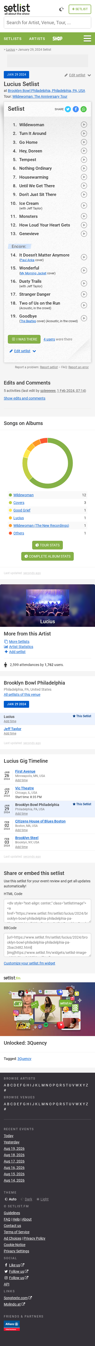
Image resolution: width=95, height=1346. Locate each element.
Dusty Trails (30, 281)
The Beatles (28, 321)
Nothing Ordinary (35, 168)
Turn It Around (32, 133)
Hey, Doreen (30, 150)
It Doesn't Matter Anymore (44, 255)
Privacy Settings (16, 1251)
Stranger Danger (34, 294)
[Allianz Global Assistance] (12, 1325)
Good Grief (21, 510)
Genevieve (29, 233)
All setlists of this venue (22, 694)
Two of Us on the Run (39, 303)
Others (18, 533)
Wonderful (29, 268)
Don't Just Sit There (37, 194)
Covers (18, 503)
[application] (47, 1009)
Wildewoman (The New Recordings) (41, 525)
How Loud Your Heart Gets (44, 225)
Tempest (27, 159)
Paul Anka (27, 260)
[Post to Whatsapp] (83, 109)
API (6, 1284)
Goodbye (28, 316)
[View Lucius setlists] (47, 600)
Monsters (28, 216)
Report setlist (49, 367)
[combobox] (47, 23)
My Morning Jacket (33, 273)
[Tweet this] (68, 109)
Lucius (12, 84)
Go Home (28, 142)
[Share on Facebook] (76, 109)
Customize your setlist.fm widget (29, 963)
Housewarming (33, 177)
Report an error (78, 367)
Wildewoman (31, 124)
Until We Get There (37, 185)
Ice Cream (29, 203)
